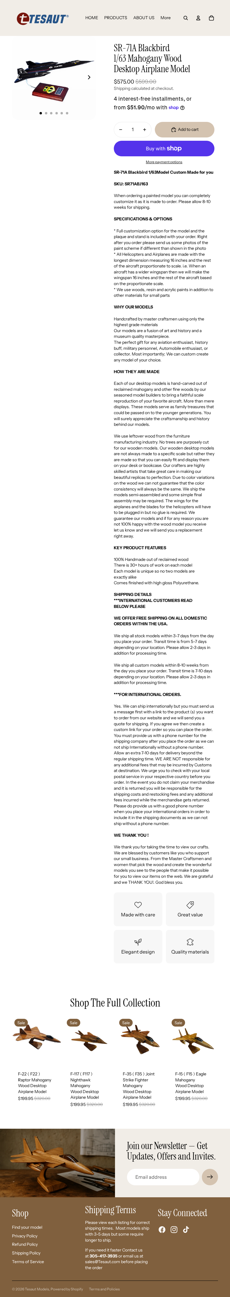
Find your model (27, 1227)
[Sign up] (210, 1177)
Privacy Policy (24, 1236)
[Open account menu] (198, 18)
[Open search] (185, 18)
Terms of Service (28, 1261)
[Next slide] (91, 77)
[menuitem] (166, 18)
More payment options (164, 162)
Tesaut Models (37, 1289)
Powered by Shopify (67, 1289)
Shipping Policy (26, 1253)
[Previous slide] (17, 77)
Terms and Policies (104, 1289)
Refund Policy (25, 1244)
